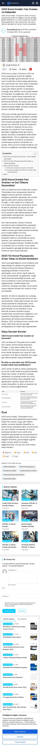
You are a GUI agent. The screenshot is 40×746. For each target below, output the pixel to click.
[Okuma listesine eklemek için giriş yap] (30, 69)
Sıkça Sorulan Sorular (11, 165)
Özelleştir (20, 737)
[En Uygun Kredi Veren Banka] (20, 697)
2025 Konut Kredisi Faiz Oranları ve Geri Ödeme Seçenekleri (20, 158)
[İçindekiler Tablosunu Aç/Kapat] (34, 153)
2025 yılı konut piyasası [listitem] (27, 467)
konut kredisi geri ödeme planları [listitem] (13, 474)
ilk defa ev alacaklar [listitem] (9, 470)
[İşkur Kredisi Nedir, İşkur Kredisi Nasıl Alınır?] (20, 707)
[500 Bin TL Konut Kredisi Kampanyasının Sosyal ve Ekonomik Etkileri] (10, 520)
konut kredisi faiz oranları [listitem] (28, 470)
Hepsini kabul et (20, 731)
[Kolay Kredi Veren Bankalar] (20, 677)
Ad (3, 588)
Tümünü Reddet (20, 742)
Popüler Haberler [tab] (8, 619)
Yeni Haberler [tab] (22, 619)
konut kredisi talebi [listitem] (9, 478)
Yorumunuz (12, 570)
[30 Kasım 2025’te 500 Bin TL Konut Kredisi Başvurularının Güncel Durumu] (29, 540)
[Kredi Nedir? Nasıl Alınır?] (20, 637)
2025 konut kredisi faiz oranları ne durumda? (20, 168)
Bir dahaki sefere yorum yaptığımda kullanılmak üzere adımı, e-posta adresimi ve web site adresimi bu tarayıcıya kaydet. (20, 604)
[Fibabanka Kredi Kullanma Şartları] (20, 667)
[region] (20, 729)
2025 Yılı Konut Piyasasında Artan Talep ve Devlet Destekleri (18, 162)
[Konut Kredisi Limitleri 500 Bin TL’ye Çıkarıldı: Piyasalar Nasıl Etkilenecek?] (29, 520)
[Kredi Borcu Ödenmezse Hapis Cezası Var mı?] (20, 626)
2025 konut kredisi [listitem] (9, 467)
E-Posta (5, 596)
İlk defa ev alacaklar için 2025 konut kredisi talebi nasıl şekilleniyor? (21, 171)
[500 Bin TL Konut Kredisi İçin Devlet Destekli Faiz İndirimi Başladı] (10, 540)
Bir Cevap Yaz (9, 559)
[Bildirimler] (37, 3)
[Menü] (3, 3)
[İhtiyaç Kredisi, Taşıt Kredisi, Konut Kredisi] (13, 3)
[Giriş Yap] (33, 3)
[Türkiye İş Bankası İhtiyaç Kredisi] (20, 657)
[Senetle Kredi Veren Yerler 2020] (20, 687)
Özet (5, 174)
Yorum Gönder (9, 611)
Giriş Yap (22, 611)
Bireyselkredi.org (13, 29)
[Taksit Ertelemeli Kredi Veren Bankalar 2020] (20, 647)
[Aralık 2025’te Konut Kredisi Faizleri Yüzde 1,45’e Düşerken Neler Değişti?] (10, 499)
